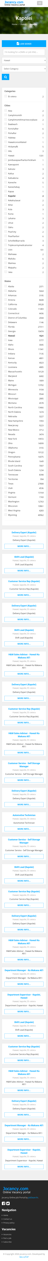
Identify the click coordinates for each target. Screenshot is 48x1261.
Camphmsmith (26, 115)
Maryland (26, 376)
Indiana (26, 354)
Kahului (26, 169)
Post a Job (7, 1238)
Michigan (26, 385)
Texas (26, 484)
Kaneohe (26, 182)
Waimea (26, 263)
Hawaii (23, 24)
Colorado (26, 309)
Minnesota (26, 389)
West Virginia (26, 510)
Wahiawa (26, 254)
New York (26, 439)
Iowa (26, 340)
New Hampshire (26, 421)
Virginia (26, 493)
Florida (26, 327)
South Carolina (26, 466)
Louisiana (26, 367)
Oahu (26, 227)
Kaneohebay (26, 187)
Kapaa (26, 191)
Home (14, 24)
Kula (26, 209)
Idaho (26, 345)
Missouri (26, 394)
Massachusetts (26, 372)
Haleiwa (26, 138)
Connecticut (26, 313)
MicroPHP (24, 1257)
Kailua (26, 174)
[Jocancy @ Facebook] (3, 1203)
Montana (26, 403)
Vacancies (7, 1234)
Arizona (26, 300)
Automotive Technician (24, 815)
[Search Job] (5, 77)
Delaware (26, 322)
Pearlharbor (26, 236)
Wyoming (26, 515)
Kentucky (26, 363)
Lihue (26, 223)
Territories (26, 479)
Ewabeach (26, 124)
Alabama (26, 291)
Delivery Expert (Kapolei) (24, 532)
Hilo (26, 151)
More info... (24, 546)
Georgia (26, 331)
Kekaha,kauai (26, 200)
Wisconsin (26, 506)
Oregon (26, 452)
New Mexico (26, 430)
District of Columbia (26, 318)
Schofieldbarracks (26, 241)
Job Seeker (25, 43)
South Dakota (26, 470)
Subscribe (7, 1242)
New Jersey (26, 425)
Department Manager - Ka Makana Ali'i (24, 970)
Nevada (26, 434)
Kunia (26, 214)
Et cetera (26, 96)
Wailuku (26, 259)
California (26, 304)
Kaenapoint (26, 165)
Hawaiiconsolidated (26, 142)
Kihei (26, 205)
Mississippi (26, 398)
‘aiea (26, 272)
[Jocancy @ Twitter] (8, 1203)
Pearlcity (26, 232)
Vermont (26, 497)
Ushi (26, 250)
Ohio (26, 443)
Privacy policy (8, 1223)
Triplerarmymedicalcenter (26, 245)
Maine (26, 381)
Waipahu (26, 268)
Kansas (26, 358)
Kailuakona (26, 178)
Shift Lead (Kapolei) (24, 557)
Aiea (26, 111)
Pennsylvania (26, 457)
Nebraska (26, 416)
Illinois (26, 349)
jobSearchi (33, 1197)
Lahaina (26, 218)
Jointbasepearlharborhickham (26, 160)
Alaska (26, 286)
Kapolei (26, 196)
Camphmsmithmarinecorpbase (26, 120)
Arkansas (26, 295)
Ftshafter (26, 133)
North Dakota (26, 412)
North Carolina (26, 407)
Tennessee (26, 475)
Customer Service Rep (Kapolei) (24, 581)
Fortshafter (26, 129)
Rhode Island (26, 461)
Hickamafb (26, 147)
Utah (26, 488)
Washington (26, 502)
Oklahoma (26, 448)
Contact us (7, 1219)
